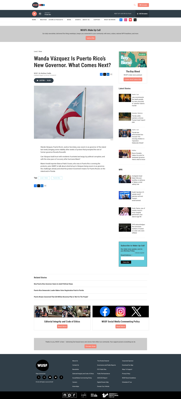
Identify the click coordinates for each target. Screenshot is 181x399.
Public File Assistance (103, 373)
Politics (134, 150)
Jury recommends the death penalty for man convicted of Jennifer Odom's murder (138, 101)
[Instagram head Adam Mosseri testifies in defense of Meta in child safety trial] (125, 179)
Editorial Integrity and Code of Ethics (62, 321)
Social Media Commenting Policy (82, 378)
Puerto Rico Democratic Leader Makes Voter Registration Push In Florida (59, 290)
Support (97, 19)
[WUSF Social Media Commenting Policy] (120, 311)
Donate (144, 5)
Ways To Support (127, 369)
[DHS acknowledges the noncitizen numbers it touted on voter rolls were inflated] (125, 228)
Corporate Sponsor (127, 361)
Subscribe (90, 38)
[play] (34, 14)
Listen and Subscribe (133, 79)
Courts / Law (135, 94)
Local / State (38, 51)
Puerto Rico (56, 178)
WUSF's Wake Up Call (90, 30)
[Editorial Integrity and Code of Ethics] (62, 311)
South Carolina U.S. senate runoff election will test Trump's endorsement (138, 196)
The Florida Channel (103, 361)
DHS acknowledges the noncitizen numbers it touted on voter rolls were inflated (138, 229)
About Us (75, 361)
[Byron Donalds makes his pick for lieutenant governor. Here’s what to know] (125, 154)
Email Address (126, 255)
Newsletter (75, 369)
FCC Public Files (101, 369)
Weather (43, 19)
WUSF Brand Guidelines (129, 378)
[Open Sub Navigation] (37, 19)
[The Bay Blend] (133, 59)
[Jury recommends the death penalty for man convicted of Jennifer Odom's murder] (125, 98)
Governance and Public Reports (106, 365)
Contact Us (75, 365)
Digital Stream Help (103, 382)
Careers (74, 382)
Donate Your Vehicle (103, 386)
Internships (75, 386)
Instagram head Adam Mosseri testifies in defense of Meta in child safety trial (138, 180)
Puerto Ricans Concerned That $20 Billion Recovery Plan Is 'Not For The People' (61, 297)
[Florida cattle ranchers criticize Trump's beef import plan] (125, 116)
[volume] (40, 14)
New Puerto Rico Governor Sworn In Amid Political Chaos (53, 284)
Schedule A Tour (127, 382)
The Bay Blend (133, 71)
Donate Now (90, 346)
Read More (62, 326)
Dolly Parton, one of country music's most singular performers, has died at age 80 (138, 212)
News (34, 19)
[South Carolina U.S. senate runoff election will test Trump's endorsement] (125, 195)
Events (78, 19)
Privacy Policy (126, 373)
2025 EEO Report (102, 378)
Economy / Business (137, 113)
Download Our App (127, 365)
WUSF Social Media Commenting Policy (121, 321)
